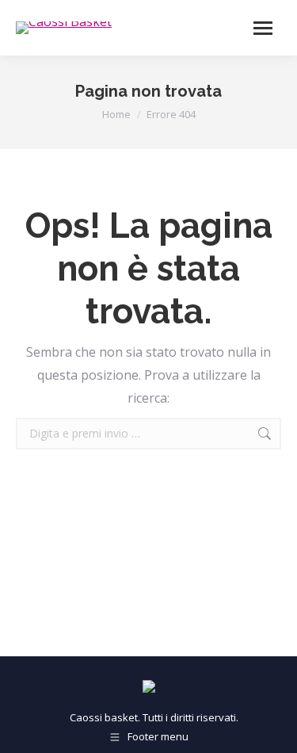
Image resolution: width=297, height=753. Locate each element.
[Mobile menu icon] (263, 28)
